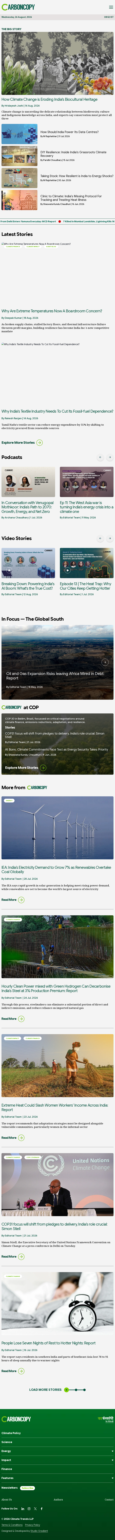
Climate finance (13, 247)
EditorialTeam (13, 878)
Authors (58, 1499)
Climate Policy (11, 1433)
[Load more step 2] (76, 1390)
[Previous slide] (100, 457)
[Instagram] (29, 1508)
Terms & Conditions (12, 1525)
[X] (35, 1508)
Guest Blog (51, 247)
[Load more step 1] (66, 1389)
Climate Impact (33, 247)
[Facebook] (41, 1508)
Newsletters (9, 1487)
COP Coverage (33, 1157)
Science (6, 1442)
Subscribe (27, 1488)
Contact (109, 1499)
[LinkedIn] (22, 1508)
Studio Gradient (39, 1531)
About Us (6, 1499)
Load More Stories (45, 1390)
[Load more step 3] (84, 1390)
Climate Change (13, 920)
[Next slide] (110, 457)
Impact (6, 1460)
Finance (6, 1469)
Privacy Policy (32, 1525)
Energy (9, 801)
